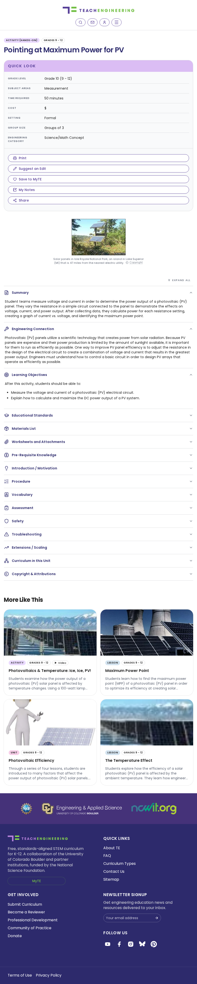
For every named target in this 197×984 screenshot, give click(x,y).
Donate (15, 935)
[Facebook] (119, 944)
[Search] (80, 22)
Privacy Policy (49, 975)
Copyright (136, 262)
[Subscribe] (92, 22)
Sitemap (111, 879)
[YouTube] (107, 944)
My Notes (27, 189)
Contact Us (113, 871)
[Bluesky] (142, 944)
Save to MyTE (30, 179)
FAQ (107, 855)
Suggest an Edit (32, 168)
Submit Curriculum (25, 904)
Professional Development (33, 919)
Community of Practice (29, 927)
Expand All (181, 280)
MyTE (36, 881)
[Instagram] (130, 944)
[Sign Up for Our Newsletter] (156, 918)
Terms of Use (20, 975)
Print (22, 158)
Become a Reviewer (26, 912)
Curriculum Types (119, 863)
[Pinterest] (153, 944)
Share (24, 200)
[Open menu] (116, 22)
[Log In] (104, 22)
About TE (111, 847)
